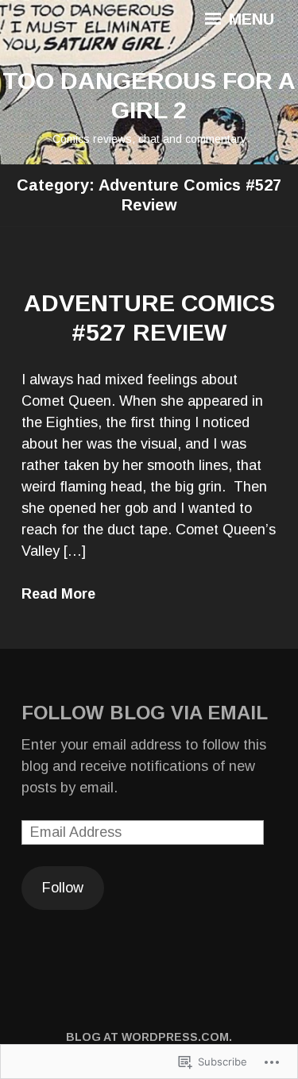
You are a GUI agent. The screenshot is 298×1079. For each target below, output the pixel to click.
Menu (249, 19)
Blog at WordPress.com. (149, 1037)
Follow (62, 888)
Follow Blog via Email (144, 712)
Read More (58, 594)
